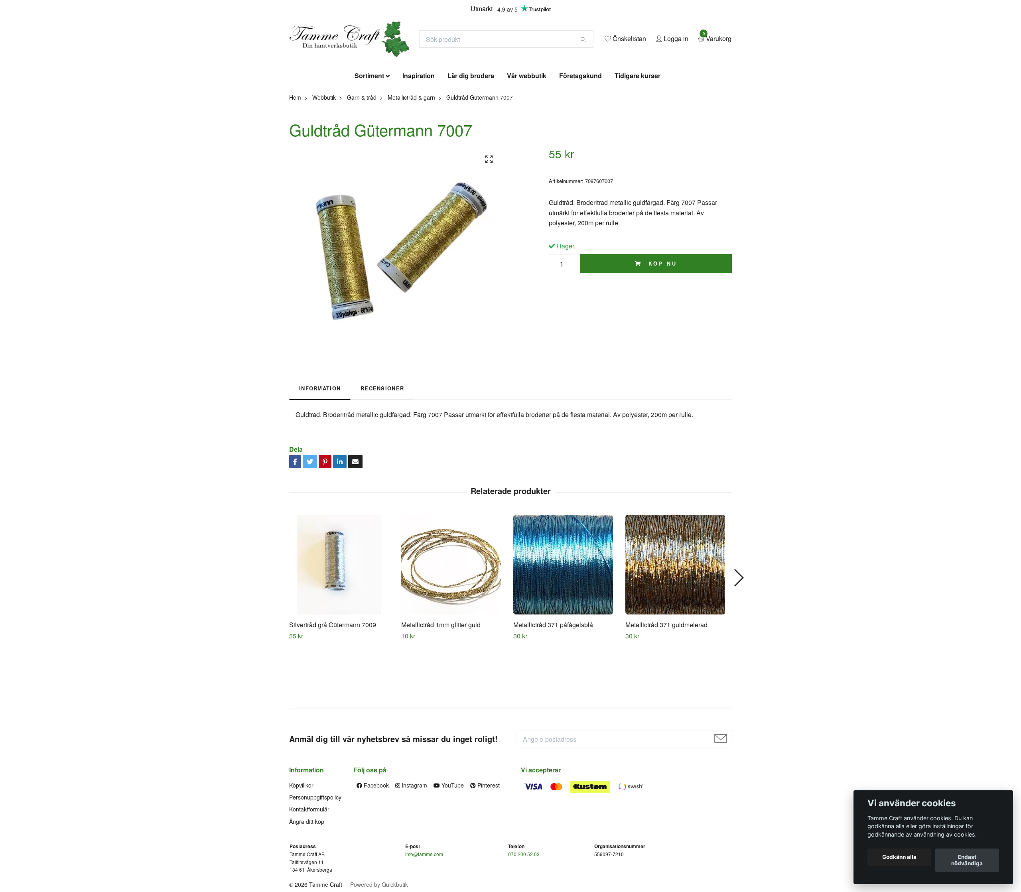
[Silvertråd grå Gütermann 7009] (342, 622)
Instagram (413, 843)
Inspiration (418, 133)
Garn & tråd (361, 155)
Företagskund (580, 133)
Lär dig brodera (470, 133)
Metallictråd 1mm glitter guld (441, 682)
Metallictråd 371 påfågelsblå (553, 682)
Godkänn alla (899, 857)
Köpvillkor (301, 843)
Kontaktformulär (309, 867)
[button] (738, 635)
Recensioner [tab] (382, 446)
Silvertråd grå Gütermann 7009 (332, 682)
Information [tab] (320, 446)
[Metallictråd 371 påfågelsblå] (566, 622)
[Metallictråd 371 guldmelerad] (678, 622)
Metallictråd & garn (411, 155)
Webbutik (324, 155)
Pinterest (488, 843)
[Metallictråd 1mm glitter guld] (454, 622)
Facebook (375, 843)
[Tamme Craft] (429, 63)
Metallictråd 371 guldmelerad (666, 682)
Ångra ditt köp (306, 879)
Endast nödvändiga (967, 860)
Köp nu (661, 321)
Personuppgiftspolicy (315, 855)
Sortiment (369, 133)
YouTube (452, 843)
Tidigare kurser (637, 133)
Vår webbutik (526, 133)
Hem (295, 155)
